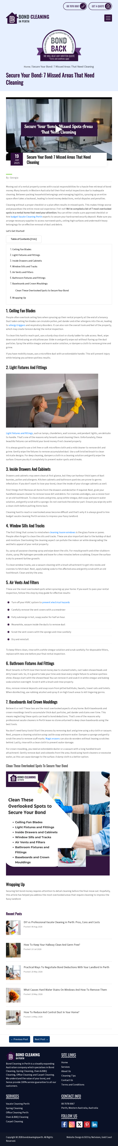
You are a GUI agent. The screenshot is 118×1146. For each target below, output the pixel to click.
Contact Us (67, 1080)
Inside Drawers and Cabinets (27, 260)
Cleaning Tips (68, 1075)
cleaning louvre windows (62, 532)
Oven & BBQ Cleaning (17, 1117)
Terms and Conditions (72, 1084)
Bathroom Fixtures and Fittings (28, 278)
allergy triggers (17, 325)
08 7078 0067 (73, 6)
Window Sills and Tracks (24, 266)
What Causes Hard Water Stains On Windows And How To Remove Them (65, 990)
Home (27, 66)
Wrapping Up (19, 297)
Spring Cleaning (14, 1108)
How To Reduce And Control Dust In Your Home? (51, 1012)
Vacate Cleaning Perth (18, 1103)
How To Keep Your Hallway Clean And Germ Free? (52, 945)
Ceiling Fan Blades (21, 249)
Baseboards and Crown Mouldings (30, 283)
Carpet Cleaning (14, 1121)
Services (65, 1067)
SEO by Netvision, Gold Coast (98, 1137)
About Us (66, 1071)
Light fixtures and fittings (19, 433)
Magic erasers (52, 738)
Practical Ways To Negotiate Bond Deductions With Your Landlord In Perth (66, 967)
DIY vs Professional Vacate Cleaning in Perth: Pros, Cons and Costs (62, 922)
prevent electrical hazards (56, 602)
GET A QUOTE (98, 6)
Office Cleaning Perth (17, 1112)
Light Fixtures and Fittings (26, 255)
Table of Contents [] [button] (24, 239)
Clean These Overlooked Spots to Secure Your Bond (42, 290)
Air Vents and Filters (22, 272)
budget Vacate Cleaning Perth (26, 216)
